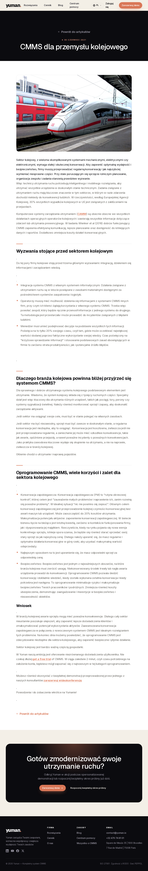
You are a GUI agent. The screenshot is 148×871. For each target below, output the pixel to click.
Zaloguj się (109, 5)
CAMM (82, 213)
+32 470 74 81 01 (115, 838)
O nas (50, 843)
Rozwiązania (30, 5)
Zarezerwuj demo (130, 5)
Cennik (47, 5)
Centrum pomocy (74, 5)
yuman (13, 5)
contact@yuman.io (116, 833)
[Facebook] (17, 850)
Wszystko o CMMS (87, 843)
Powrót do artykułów (75, 32)
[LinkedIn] (7, 850)
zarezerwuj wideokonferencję (63, 680)
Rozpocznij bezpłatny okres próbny (88, 788)
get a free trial (42, 659)
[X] (22, 850)
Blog (60, 5)
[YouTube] (12, 850)
